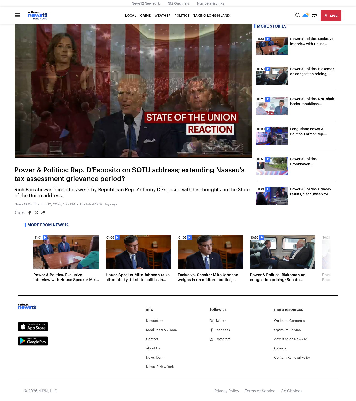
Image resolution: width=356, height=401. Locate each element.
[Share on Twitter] (36, 213)
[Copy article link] (43, 213)
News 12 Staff (25, 204)
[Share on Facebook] (29, 213)
